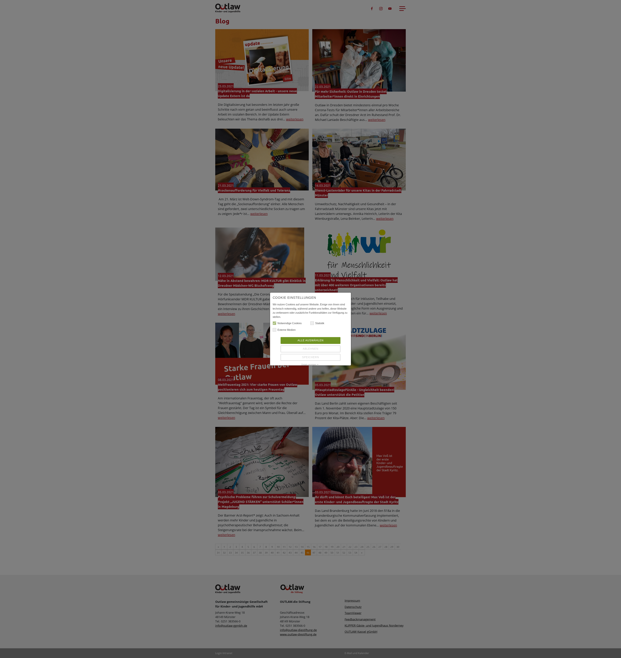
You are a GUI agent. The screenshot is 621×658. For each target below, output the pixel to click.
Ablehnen (310, 348)
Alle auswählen (311, 340)
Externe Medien (287, 330)
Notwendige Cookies (290, 323)
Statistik (319, 323)
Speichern (310, 357)
